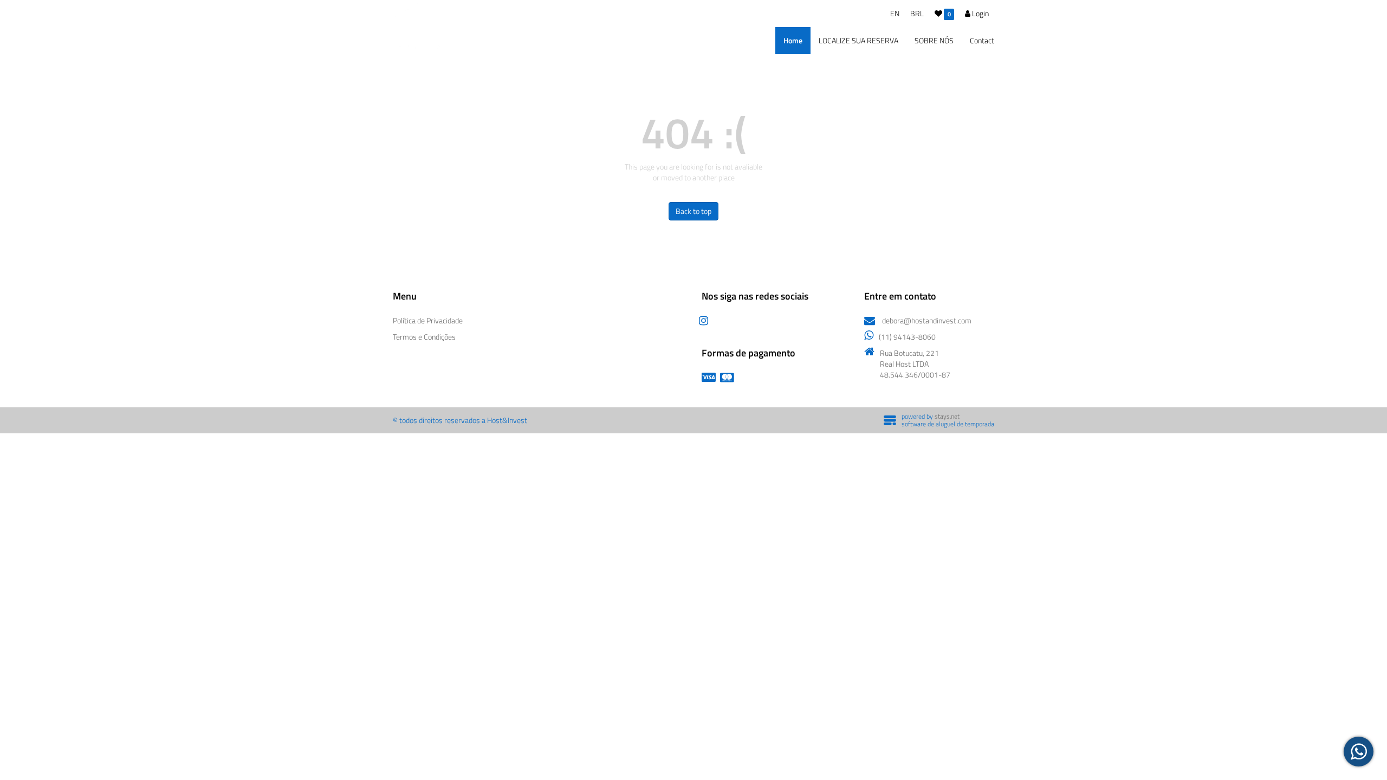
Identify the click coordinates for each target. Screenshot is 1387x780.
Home (792, 40)
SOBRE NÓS (934, 40)
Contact (982, 40)
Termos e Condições (424, 336)
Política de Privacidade (428, 320)
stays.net (947, 416)
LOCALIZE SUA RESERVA (858, 40)
